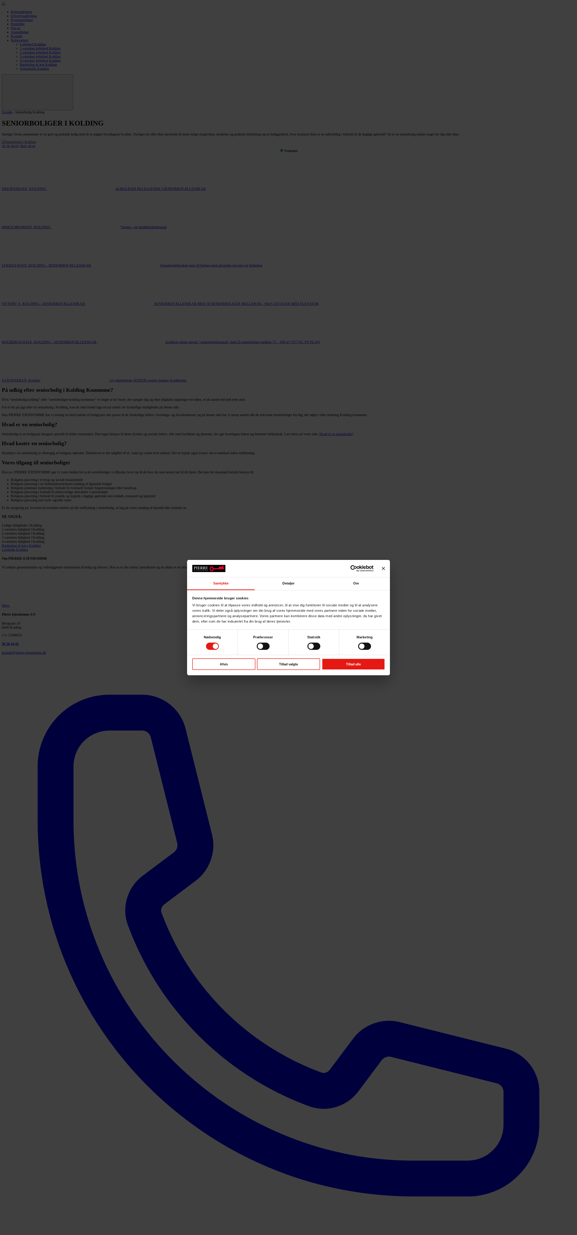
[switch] (263, 646)
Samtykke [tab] (221, 583)
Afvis (224, 664)
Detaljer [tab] (288, 583)
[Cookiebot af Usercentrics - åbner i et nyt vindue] (353, 568)
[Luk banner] (383, 568)
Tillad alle (353, 664)
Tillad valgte (288, 664)
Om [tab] (356, 583)
